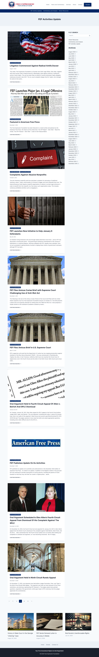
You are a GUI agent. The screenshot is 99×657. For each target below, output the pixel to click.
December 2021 (73, 118)
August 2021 (72, 126)
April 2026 (71, 60)
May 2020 (71, 143)
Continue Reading (15, 81)
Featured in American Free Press (25, 122)
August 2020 (72, 138)
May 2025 (71, 68)
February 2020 (73, 147)
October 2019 (72, 155)
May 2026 (71, 58)
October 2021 (72, 122)
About (74, 4)
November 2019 (73, 153)
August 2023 (72, 93)
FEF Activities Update (15, 62)
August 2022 (72, 112)
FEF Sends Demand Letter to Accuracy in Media (46, 634)
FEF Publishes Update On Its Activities (27, 463)
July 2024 (71, 80)
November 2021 (73, 120)
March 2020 (72, 145)
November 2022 (73, 107)
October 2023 (72, 91)
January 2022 (72, 116)
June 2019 (71, 157)
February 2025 (72, 72)
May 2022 (71, 114)
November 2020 (73, 136)
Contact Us (55, 644)
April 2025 (71, 70)
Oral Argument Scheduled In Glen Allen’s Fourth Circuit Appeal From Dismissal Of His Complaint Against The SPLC (35, 520)
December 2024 (73, 74)
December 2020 (73, 134)
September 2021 (73, 124)
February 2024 (73, 85)
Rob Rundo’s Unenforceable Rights (77, 633)
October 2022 (72, 109)
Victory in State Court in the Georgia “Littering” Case (20, 634)
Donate (88, 4)
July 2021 (71, 128)
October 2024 (72, 76)
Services (68, 4)
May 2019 (71, 159)
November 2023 (73, 89)
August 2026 (72, 52)
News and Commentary (57, 4)
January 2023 (72, 103)
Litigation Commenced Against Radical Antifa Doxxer (34, 66)
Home (47, 4)
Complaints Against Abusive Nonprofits (28, 175)
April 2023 (71, 97)
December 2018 (73, 163)
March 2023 (72, 99)
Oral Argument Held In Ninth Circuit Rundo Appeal (33, 577)
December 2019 (73, 151)
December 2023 (73, 87)
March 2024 (72, 83)
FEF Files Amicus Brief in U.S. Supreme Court (30, 347)
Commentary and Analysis (50, 10)
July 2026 (71, 54)
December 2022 (73, 105)
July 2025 (71, 66)
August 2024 (72, 78)
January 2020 (72, 149)
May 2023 (71, 95)
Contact (80, 4)
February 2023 (73, 101)
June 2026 (71, 56)
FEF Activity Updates (36, 10)
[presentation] (36, 45)
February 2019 (72, 161)
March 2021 (72, 130)
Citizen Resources (63, 10)
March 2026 (72, 62)
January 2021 (72, 132)
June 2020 (71, 140)
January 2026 (72, 64)
